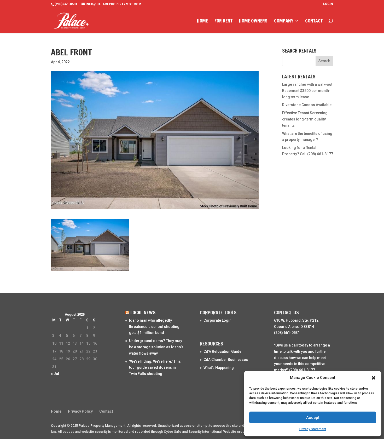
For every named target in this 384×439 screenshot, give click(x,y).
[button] (373, 377)
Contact (314, 21)
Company (283, 21)
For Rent (223, 21)
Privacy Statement (312, 429)
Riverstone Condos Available (306, 105)
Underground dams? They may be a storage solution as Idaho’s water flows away (156, 347)
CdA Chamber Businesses (225, 359)
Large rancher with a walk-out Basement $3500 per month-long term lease (307, 90)
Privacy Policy (80, 411)
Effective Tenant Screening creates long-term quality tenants (305, 119)
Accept (312, 417)
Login (328, 4)
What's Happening (218, 368)
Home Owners (253, 21)
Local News (142, 312)
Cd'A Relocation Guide (222, 351)
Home (202, 21)
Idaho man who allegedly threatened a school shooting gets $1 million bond (154, 326)
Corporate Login (217, 320)
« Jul (55, 374)
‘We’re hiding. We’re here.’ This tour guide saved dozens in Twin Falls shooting (155, 367)
